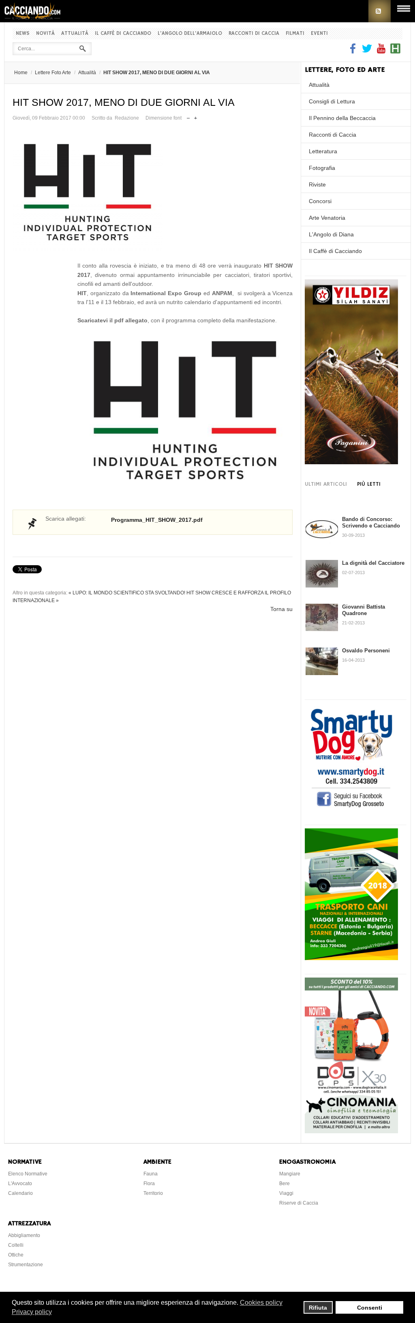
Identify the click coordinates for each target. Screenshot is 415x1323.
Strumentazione (25, 1264)
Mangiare (289, 1174)
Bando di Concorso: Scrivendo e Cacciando (371, 522)
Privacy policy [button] (32, 1311)
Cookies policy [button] (261, 1302)
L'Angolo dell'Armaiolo (190, 33)
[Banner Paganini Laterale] (351, 462)
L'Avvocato (20, 1183)
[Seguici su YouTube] (381, 51)
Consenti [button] (369, 1307)
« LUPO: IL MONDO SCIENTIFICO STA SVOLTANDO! (126, 593)
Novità (45, 33)
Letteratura (323, 151)
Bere (284, 1183)
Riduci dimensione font (188, 116)
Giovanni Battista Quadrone (363, 610)
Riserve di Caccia (298, 1203)
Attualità (74, 33)
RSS (379, 11)
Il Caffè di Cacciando (123, 33)
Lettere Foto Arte (53, 72)
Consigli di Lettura (332, 101)
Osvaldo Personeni (366, 651)
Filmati (295, 33)
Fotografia (322, 168)
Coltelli (16, 1245)
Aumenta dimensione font (196, 116)
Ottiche (16, 1255)
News (23, 33)
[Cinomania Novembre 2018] (351, 1131)
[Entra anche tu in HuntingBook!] (395, 51)
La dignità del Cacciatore (373, 563)
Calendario (20, 1193)
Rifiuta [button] (318, 1307)
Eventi (319, 33)
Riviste (317, 184)
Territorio (153, 1193)
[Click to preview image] (153, 192)
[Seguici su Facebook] (354, 51)
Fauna (150, 1174)
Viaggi (286, 1193)
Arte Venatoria (327, 217)
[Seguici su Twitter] (367, 51)
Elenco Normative (27, 1174)
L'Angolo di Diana (331, 234)
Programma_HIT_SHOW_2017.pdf (157, 520)
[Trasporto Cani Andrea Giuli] (351, 958)
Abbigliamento (24, 1235)
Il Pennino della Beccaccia (342, 118)
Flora (149, 1183)
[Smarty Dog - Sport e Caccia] (351, 808)
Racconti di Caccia (254, 33)
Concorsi (320, 201)
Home (21, 72)
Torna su (281, 609)
